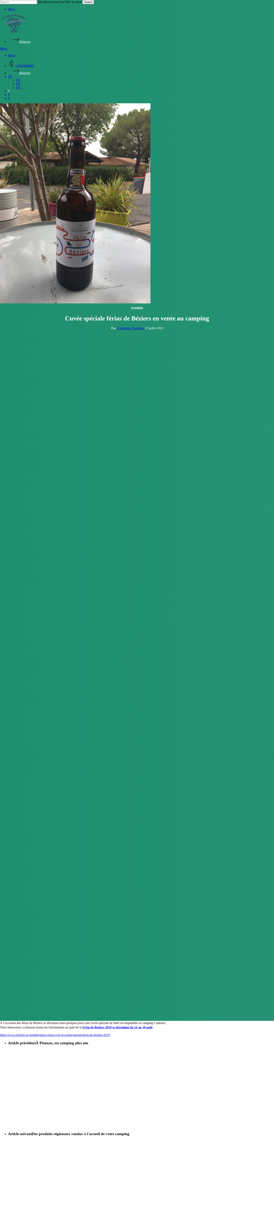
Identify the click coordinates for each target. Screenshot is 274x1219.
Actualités (137, 307)
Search (88, 2)
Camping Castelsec (131, 328)
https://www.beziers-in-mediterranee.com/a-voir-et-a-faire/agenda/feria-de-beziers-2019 (55, 1035)
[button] (11, 9)
